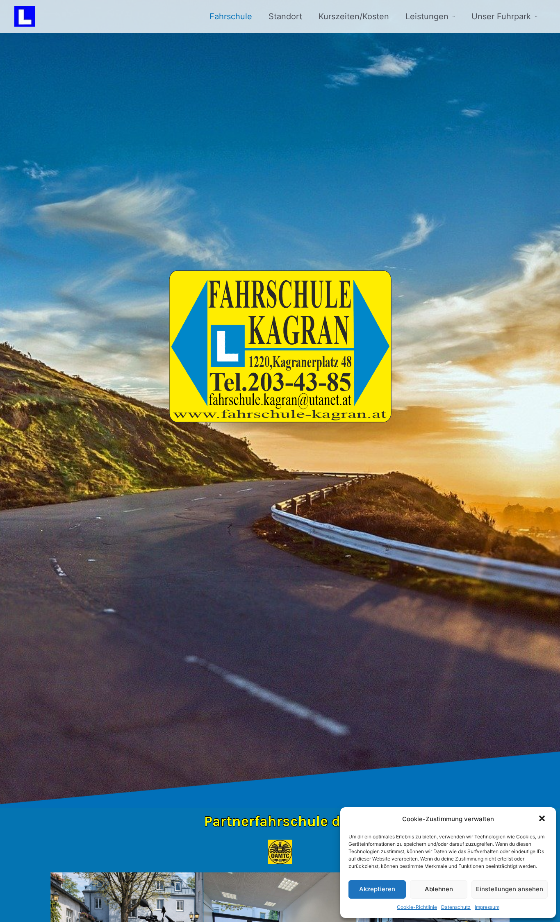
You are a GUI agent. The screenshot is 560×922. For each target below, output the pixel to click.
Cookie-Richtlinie (417, 907)
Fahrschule (230, 16)
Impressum (487, 907)
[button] (543, 819)
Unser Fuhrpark (501, 16)
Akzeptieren (377, 889)
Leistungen (426, 16)
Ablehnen (439, 889)
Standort (285, 16)
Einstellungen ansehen (509, 889)
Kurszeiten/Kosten (354, 16)
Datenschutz (456, 907)
